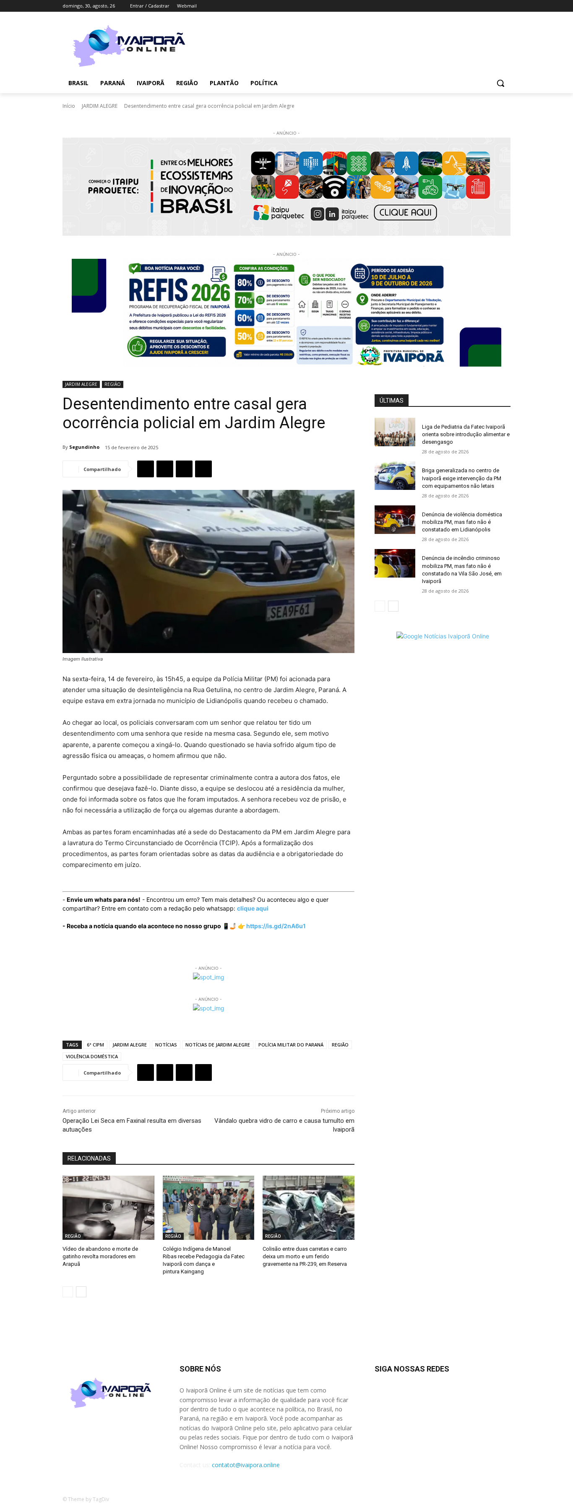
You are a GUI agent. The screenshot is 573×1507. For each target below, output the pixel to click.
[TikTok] (482, 6)
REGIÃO (112, 384)
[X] (494, 6)
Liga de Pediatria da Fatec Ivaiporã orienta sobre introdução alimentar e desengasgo (466, 434)
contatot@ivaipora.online (246, 1465)
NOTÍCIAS (166, 1044)
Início (69, 105)
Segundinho (84, 447)
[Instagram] (471, 6)
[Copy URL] (203, 469)
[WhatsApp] (184, 469)
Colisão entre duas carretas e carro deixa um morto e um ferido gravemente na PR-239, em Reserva (305, 1256)
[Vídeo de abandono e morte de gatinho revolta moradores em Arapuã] (108, 1208)
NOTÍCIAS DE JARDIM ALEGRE (217, 1044)
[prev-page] (68, 1291)
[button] (500, 83)
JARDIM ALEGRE (99, 105)
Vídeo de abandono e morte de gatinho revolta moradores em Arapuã (100, 1256)
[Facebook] (459, 6)
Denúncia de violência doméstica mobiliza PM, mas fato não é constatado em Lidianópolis (462, 522)
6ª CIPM (95, 1044)
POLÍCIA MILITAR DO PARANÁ (290, 1044)
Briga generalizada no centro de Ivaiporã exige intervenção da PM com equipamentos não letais (461, 478)
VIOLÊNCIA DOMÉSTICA (92, 1056)
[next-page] (81, 1291)
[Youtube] (505, 6)
